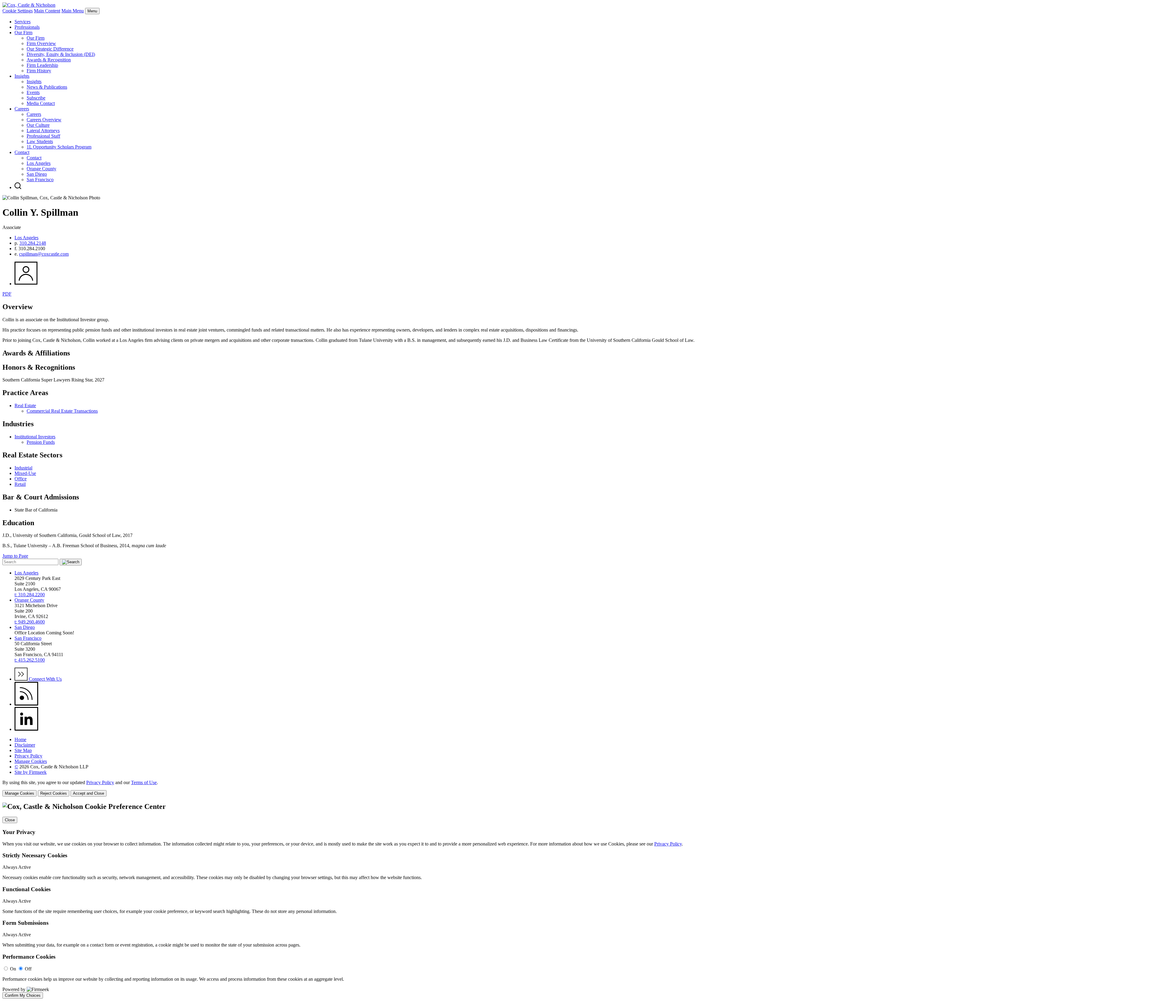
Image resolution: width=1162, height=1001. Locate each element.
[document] (581, 901)
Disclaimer (25, 744)
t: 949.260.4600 (30, 621)
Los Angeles (39, 163)
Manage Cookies (31, 761)
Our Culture (38, 125)
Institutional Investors (35, 436)
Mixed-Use (25, 473)
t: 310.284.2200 (30, 594)
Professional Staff (43, 136)
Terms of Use (144, 782)
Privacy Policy (28, 755)
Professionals (27, 27)
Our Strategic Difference (50, 48)
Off (28, 968)
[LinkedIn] (26, 729)
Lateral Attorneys (43, 130)
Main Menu (72, 10)
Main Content (47, 10)
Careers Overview (44, 119)
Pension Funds (41, 442)
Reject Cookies (53, 793)
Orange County (41, 168)
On (13, 968)
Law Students (40, 141)
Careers (22, 108)
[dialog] (581, 788)
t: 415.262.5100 (30, 659)
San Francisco (40, 179)
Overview (17, 307)
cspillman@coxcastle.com (44, 254)
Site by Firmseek (31, 772)
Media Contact (41, 103)
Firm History (39, 70)
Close (10, 820)
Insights (22, 76)
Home (20, 739)
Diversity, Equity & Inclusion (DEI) (61, 54)
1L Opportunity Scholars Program (59, 146)
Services (23, 21)
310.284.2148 (32, 243)
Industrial (23, 467)
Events (33, 92)
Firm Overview (41, 43)
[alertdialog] (581, 901)
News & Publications (47, 87)
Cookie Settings (17, 10)
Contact (22, 152)
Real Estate (25, 405)
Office (21, 478)
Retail (20, 484)
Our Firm (23, 32)
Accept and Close (88, 793)
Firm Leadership (42, 65)
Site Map (23, 750)
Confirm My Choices (23, 995)
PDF (6, 293)
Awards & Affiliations (36, 353)
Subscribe (36, 97)
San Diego (37, 174)
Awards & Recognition (49, 59)
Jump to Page (15, 555)
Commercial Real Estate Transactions (62, 411)
